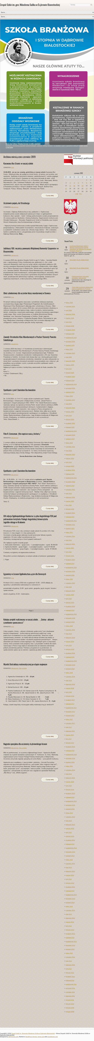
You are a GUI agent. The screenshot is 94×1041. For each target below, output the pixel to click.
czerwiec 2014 (70, 863)
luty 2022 (69, 505)
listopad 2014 (70, 844)
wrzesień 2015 (70, 805)
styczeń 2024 (70, 419)
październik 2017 (71, 708)
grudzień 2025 (70, 330)
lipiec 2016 (69, 766)
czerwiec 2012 (70, 957)
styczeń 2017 (70, 743)
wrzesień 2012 (70, 945)
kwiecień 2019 (70, 637)
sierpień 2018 (70, 669)
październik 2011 (71, 984)
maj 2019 (69, 634)
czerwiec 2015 (70, 817)
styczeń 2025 (70, 373)
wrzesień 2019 (70, 618)
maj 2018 (69, 680)
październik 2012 (71, 941)
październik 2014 (71, 848)
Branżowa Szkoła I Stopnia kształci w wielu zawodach (23, 144)
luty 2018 (69, 692)
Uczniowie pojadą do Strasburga (16, 203)
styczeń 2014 (70, 883)
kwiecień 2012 (70, 965)
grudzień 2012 (70, 934)
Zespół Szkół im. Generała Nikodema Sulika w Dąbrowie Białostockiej (33, 1033)
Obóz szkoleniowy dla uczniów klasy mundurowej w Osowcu (27, 293)
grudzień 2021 (70, 513)
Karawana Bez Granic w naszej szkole (18, 163)
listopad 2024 (70, 380)
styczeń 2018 (70, 696)
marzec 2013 (70, 922)
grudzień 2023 (70, 423)
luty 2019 (69, 645)
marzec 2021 (70, 548)
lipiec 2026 (69, 302)
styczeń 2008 (70, 1011)
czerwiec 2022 (70, 489)
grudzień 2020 (70, 560)
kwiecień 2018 (70, 684)
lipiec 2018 (69, 673)
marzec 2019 (70, 641)
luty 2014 (69, 879)
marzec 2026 (70, 318)
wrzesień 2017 (70, 711)
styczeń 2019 (70, 649)
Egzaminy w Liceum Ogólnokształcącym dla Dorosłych (24, 574)
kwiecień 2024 (70, 408)
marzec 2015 (70, 828)
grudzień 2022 (70, 470)
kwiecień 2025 (70, 361)
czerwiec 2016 (70, 770)
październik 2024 (71, 384)
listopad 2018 (70, 657)
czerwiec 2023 (70, 447)
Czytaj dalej (9, 147)
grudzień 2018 (70, 653)
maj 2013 (69, 914)
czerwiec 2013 (70, 910)
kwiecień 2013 (70, 918)
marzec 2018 (70, 688)
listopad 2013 (70, 891)
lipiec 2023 (69, 443)
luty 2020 (69, 599)
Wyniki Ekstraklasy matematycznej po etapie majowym (25, 664)
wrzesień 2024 (70, 388)
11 (70, 186)
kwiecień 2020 (70, 591)
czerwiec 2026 (70, 306)
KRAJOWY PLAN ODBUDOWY (79, 260)
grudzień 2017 (70, 700)
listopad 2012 (70, 937)
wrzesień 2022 (70, 482)
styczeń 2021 (70, 556)
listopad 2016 (70, 750)
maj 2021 (69, 540)
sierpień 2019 (70, 622)
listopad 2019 (70, 610)
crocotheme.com (52, 1037)
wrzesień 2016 (70, 758)
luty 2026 (69, 322)
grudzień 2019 (70, 606)
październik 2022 (71, 478)
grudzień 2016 (70, 747)
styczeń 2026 (70, 326)
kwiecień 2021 (70, 544)
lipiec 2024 (69, 396)
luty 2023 (69, 462)
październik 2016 (71, 754)
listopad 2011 (70, 980)
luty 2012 (69, 969)
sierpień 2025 (70, 345)
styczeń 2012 (70, 973)
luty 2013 (69, 926)
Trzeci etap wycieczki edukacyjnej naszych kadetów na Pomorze (82, 288)
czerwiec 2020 (70, 583)
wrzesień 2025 (70, 341)
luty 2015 (69, 832)
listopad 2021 (70, 517)
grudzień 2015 (70, 793)
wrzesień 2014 (70, 852)
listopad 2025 (70, 334)
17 (66, 188)
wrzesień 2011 (70, 988)
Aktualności (14, 207)
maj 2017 (69, 727)
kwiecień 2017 (70, 731)
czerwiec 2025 (70, 353)
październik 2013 (71, 895)
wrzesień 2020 (70, 571)
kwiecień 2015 (70, 824)
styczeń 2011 (70, 1000)
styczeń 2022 (70, 509)
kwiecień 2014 (70, 871)
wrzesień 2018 (70, 665)
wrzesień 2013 (70, 898)
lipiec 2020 (69, 579)
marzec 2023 (70, 458)
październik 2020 (71, 567)
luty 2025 (69, 369)
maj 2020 (69, 587)
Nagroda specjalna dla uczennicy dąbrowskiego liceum (25, 744)
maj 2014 (69, 867)
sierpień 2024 (70, 392)
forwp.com (41, 1037)
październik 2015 (71, 801)
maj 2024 (69, 404)
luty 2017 (69, 739)
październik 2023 (71, 431)
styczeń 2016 (70, 789)
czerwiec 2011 (70, 992)
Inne (12, 167)
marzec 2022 (70, 501)
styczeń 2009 (70, 1008)
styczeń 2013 (70, 930)
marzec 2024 (70, 412)
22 (86, 188)
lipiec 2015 (69, 813)
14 (82, 186)
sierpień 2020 (70, 575)
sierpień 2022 (70, 486)
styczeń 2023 (70, 466)
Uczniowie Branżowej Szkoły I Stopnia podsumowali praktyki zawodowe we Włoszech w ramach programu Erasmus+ (80, 248)
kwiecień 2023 (70, 454)
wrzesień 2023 (70, 435)
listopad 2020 (70, 563)
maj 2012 (69, 961)
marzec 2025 (70, 365)
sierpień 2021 (70, 528)
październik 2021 (71, 521)
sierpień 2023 (70, 439)
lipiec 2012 (69, 953)
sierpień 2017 (70, 715)
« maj (76, 194)
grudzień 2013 (70, 887)
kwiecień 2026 (70, 314)
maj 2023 (69, 450)
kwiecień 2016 (70, 778)
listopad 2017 (70, 704)
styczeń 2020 (70, 602)
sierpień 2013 (70, 902)
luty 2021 (69, 552)
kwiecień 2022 (70, 497)
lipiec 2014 (69, 860)
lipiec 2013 (69, 906)
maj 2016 (69, 774)
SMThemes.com (13, 1037)
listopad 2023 (70, 427)
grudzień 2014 (70, 840)
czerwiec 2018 (70, 676)
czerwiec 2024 (70, 400)
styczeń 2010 (70, 1004)
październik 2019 (71, 614)
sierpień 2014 (70, 856)
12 (74, 186)
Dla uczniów (23, 668)
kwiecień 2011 (70, 996)
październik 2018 (71, 661)
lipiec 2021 (69, 532)
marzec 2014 (70, 875)
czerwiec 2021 (70, 536)
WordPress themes (31, 1037)
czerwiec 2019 (70, 630)
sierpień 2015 (70, 809)
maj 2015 (69, 821)
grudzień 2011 (70, 976)
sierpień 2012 (70, 949)
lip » (80, 194)
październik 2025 (71, 337)
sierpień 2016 (70, 762)
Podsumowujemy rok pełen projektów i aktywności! (80, 277)
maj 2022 (69, 493)
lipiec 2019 (69, 626)
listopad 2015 (70, 797)
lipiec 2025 (69, 349)
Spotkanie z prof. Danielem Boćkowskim (19, 390)
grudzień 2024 (70, 376)
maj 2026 (69, 310)
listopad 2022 (70, 474)
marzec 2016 (70, 782)
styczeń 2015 (70, 836)
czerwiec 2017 (70, 723)
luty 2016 (69, 786)
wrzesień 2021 (70, 524)
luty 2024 (69, 415)
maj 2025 (69, 357)
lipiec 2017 (69, 719)
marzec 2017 (70, 735)
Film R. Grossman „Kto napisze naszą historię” (22, 433)
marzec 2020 (70, 595)
